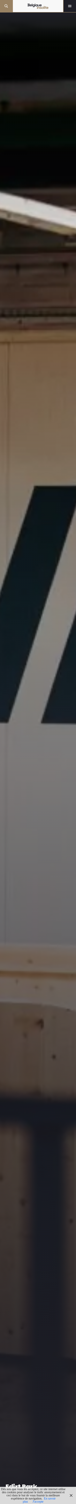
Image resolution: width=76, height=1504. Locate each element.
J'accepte (38, 1501)
